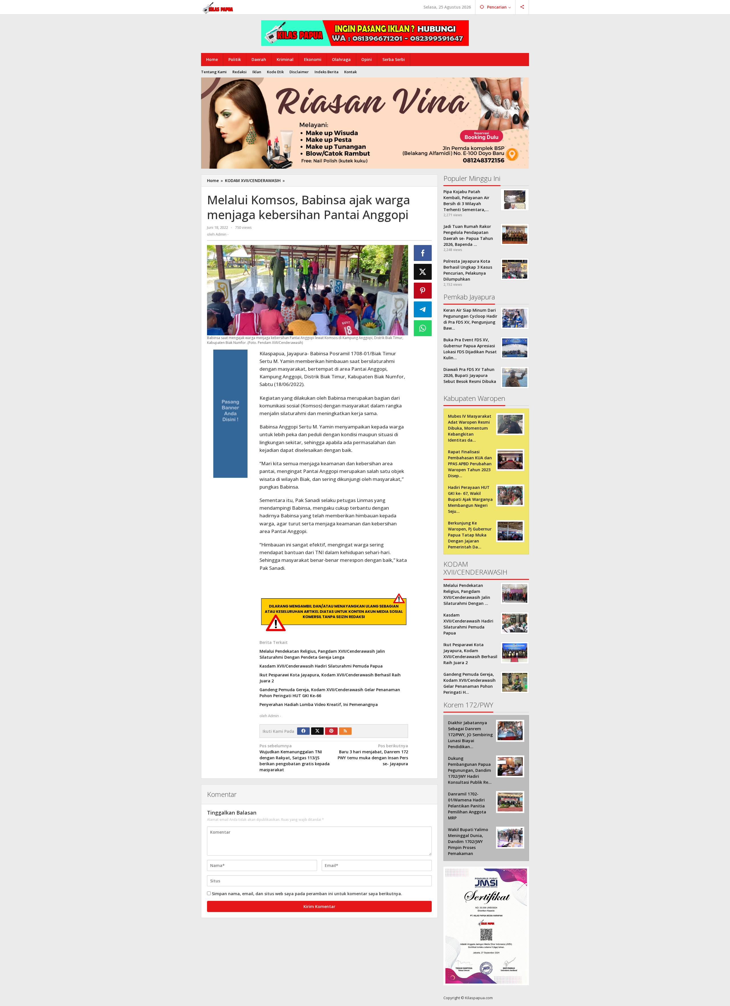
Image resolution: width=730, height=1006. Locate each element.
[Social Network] (522, 7)
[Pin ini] (423, 291)
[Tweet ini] (423, 272)
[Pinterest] (331, 731)
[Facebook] (303, 731)
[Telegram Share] (423, 309)
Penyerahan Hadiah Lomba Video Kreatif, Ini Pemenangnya (318, 704)
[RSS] (345, 731)
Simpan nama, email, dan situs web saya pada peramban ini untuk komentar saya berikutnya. (307, 893)
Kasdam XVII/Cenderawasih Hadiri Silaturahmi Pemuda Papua (321, 666)
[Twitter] (317, 731)
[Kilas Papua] (218, 7)
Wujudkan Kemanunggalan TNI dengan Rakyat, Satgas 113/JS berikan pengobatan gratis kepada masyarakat (294, 757)
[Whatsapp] (423, 328)
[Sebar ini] (423, 253)
